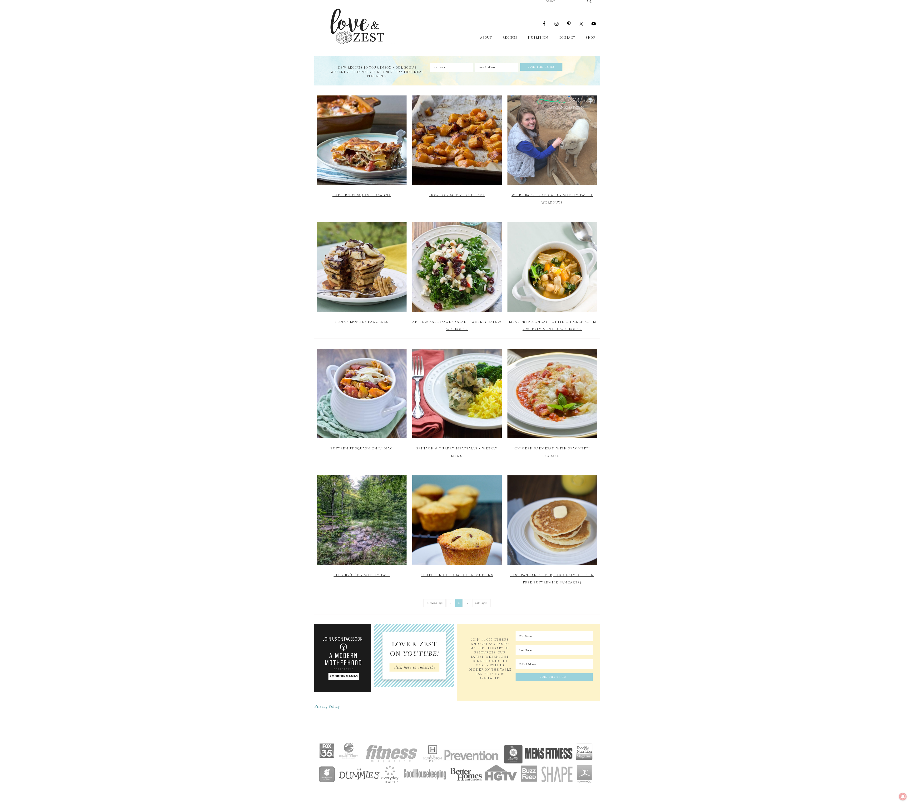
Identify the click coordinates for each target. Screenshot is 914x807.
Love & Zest (357, 26)
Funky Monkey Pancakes (361, 322)
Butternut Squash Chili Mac (361, 448)
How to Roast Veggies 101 (457, 195)
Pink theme (459, 736)
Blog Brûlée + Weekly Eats (361, 575)
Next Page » (481, 603)
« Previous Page (434, 603)
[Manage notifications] (903, 796)
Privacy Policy (327, 706)
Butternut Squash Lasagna (361, 195)
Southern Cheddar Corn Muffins (457, 575)
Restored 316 (484, 736)
